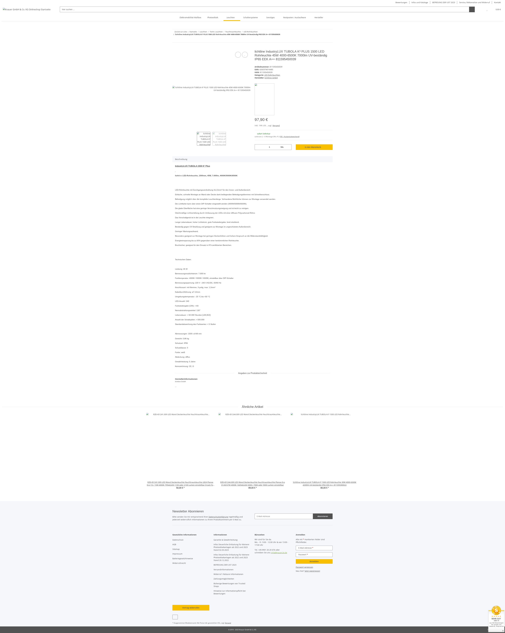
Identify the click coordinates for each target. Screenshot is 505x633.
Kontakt (497, 2)
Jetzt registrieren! (312, 571)
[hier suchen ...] (472, 9)
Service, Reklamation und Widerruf (474, 2)
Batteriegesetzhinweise (182, 558)
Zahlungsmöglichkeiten (224, 578)
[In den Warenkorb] (174, 48)
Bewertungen (401, 2)
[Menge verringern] (257, 147)
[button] (482, 9)
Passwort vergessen (304, 567)
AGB (174, 544)
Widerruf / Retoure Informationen (228, 574)
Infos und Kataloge (419, 2)
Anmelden (314, 561)
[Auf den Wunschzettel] (245, 55)
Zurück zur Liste (181, 32)
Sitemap (176, 549)
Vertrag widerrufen (190, 607)
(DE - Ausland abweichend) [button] (289, 136)
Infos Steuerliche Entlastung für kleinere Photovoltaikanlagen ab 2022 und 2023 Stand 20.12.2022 (231, 557)
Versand (276, 125)
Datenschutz (177, 540)
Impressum (177, 554)
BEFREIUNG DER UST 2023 (443, 2)
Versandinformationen (223, 569)
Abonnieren (322, 516)
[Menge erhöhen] (288, 147)
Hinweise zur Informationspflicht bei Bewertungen (230, 592)
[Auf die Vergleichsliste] (238, 55)
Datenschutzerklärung (218, 517)
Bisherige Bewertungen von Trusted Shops (229, 584)
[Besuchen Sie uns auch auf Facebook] (175, 617)
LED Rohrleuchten (272, 75)
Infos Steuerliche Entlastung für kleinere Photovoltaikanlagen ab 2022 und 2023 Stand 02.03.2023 (231, 547)
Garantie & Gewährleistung (226, 540)
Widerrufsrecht (179, 563)
